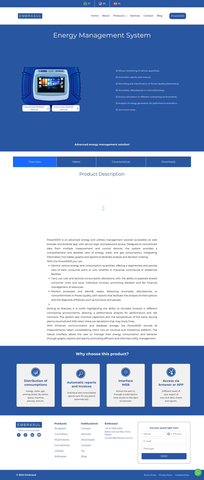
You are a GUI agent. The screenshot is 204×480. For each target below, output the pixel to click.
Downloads (88, 439)
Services (86, 434)
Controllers (61, 434)
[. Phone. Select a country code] (170, 434)
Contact (86, 428)
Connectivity (62, 445)
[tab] (34, 162)
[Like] (18, 435)
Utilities (59, 450)
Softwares (60, 456)
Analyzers (60, 428)
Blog (84, 456)
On (83, 450)
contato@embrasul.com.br (119, 438)
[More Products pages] (125, 16)
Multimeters (62, 439)
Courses (86, 445)
